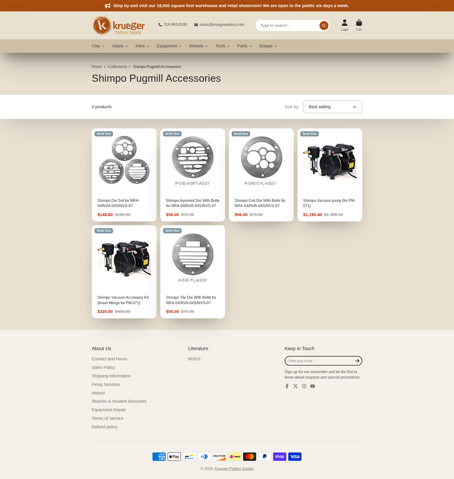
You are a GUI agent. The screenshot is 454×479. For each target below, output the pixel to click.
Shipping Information (111, 376)
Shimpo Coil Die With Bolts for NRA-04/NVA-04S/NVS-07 (261, 174)
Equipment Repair (109, 409)
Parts (242, 46)
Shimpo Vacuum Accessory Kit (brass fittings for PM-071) (124, 271)
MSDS (194, 359)
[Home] (121, 25)
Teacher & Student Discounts (119, 401)
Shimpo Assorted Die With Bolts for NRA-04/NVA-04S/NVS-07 (192, 174)
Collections (117, 67)
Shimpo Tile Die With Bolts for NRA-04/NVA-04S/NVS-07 (192, 271)
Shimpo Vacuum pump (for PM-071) (329, 174)
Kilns (140, 46)
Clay (96, 46)
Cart (359, 25)
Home (97, 67)
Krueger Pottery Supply (234, 469)
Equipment (167, 46)
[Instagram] (304, 386)
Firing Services (106, 384)
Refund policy (105, 427)
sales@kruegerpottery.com (222, 25)
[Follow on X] (295, 386)
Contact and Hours (109, 359)
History (98, 393)
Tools (220, 46)
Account (344, 25)
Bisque (265, 46)
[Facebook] (287, 386)
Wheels (196, 46)
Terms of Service (107, 418)
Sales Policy (103, 367)
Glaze (117, 46)
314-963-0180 (175, 25)
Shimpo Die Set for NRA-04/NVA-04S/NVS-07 (124, 174)
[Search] (323, 25)
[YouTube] (312, 386)
